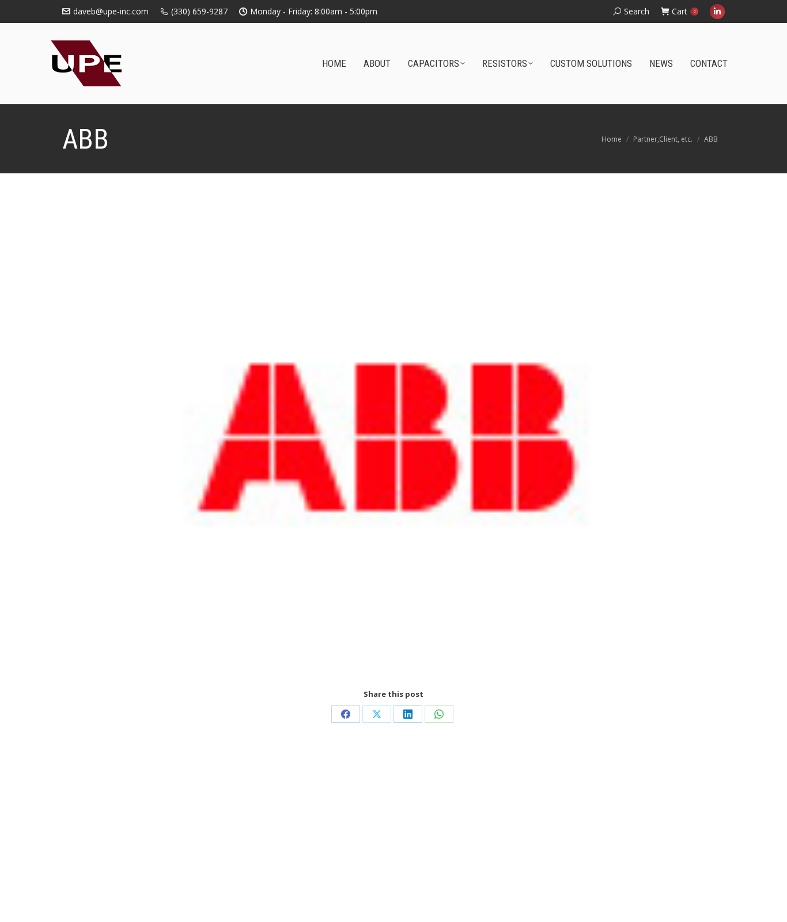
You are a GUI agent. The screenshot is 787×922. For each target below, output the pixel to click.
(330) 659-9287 (199, 11)
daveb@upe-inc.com (111, 11)
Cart (683, 11)
